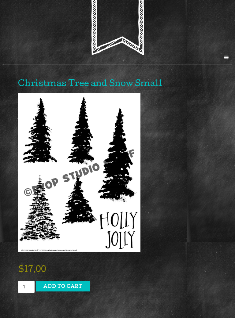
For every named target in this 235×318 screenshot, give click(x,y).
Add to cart (62, 287)
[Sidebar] (9, 58)
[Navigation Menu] (226, 58)
